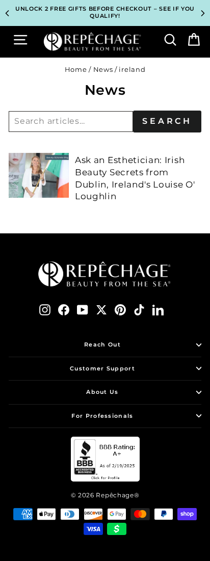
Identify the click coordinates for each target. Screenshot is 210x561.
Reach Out (102, 344)
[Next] (203, 13)
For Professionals (102, 415)
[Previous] (7, 13)
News (103, 69)
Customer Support (102, 368)
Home (76, 69)
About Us (102, 391)
